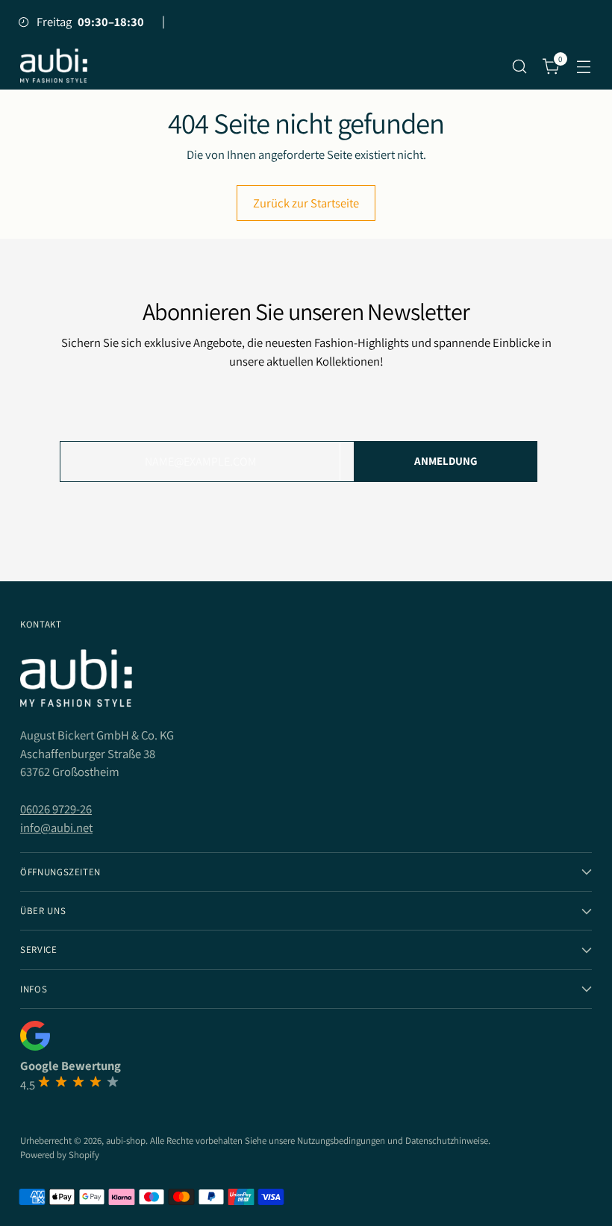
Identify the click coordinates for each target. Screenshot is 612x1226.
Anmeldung (446, 461)
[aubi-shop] (53, 66)
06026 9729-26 (56, 809)
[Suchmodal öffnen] (520, 66)
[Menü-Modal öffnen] (584, 66)
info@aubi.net (56, 827)
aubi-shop (126, 1140)
